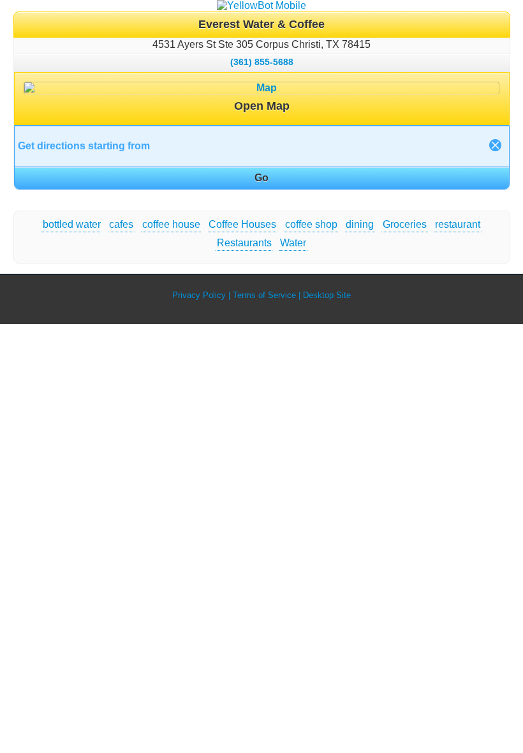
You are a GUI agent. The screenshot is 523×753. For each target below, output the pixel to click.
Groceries (405, 224)
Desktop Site (327, 295)
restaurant (457, 224)
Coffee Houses (242, 224)
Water (293, 242)
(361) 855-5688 (261, 62)
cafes (121, 224)
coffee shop (311, 224)
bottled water (72, 224)
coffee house (171, 224)
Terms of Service (264, 295)
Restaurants (244, 242)
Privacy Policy (199, 295)
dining (360, 224)
